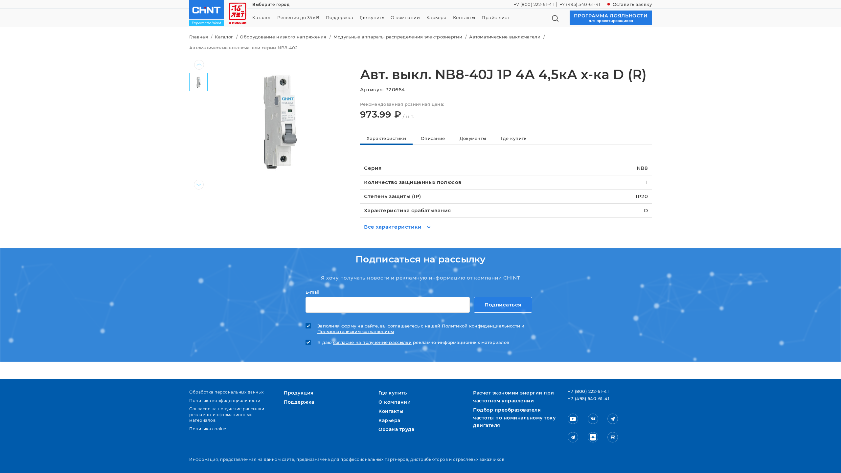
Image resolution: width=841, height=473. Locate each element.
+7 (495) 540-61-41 (580, 4)
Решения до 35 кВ (298, 17)
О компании (405, 17)
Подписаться (503, 305)
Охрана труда (396, 429)
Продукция (299, 393)
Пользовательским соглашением (355, 331)
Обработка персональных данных (226, 392)
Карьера (436, 17)
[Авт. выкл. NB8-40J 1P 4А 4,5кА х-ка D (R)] (278, 121)
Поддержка (339, 17)
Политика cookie (207, 428)
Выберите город (270, 4)
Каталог (261, 17)
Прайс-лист (495, 17)
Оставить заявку (632, 4)
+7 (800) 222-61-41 (534, 4)
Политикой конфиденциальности (481, 326)
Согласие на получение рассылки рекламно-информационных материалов (226, 414)
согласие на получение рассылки (372, 342)
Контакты (464, 17)
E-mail (312, 292)
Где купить (372, 17)
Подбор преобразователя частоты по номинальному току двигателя (514, 418)
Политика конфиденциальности (225, 400)
